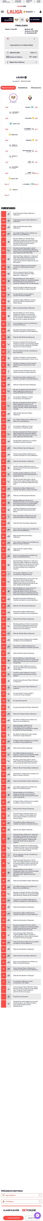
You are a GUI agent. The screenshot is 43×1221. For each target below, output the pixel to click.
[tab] (13, 1218)
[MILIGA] (39, 12)
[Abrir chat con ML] (37, 1215)
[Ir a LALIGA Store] (21, 6)
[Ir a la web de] (29, 1210)
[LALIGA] (14, 12)
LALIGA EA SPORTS (13, 1218)
